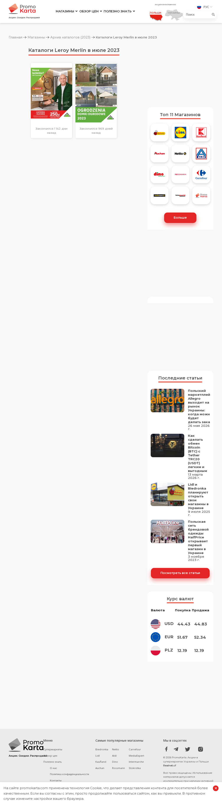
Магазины (65, 11)
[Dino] (159, 176)
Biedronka (101, 749)
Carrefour (135, 749)
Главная (15, 37)
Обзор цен (89, 11)
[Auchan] (159, 155)
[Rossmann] (180, 176)
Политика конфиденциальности (69, 774)
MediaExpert (136, 755)
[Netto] (180, 155)
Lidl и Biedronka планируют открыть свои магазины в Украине (198, 496)
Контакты (56, 780)
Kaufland (100, 761)
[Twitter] (187, 749)
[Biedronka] (159, 134)
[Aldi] (201, 155)
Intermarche (136, 761)
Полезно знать (118, 11)
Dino (115, 761)
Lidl (97, 755)
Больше (180, 217)
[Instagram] (198, 749)
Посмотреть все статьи (180, 573)
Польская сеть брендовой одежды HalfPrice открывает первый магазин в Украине (198, 537)
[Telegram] (177, 749)
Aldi (114, 755)
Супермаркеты (52, 749)
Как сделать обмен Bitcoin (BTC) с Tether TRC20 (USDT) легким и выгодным (197, 453)
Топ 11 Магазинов (180, 114)
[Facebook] (166, 749)
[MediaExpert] (159, 197)
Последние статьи (180, 378)
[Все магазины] (201, 197)
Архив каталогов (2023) (70, 37)
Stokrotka (135, 768)
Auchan (99, 768)
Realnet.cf (169, 765)
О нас (53, 768)
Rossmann (118, 768)
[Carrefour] (201, 176)
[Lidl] (180, 134)
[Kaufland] (201, 134)
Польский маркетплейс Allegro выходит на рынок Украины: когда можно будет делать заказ (200, 406)
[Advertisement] (180, 73)
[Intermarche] (180, 197)
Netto (115, 749)
